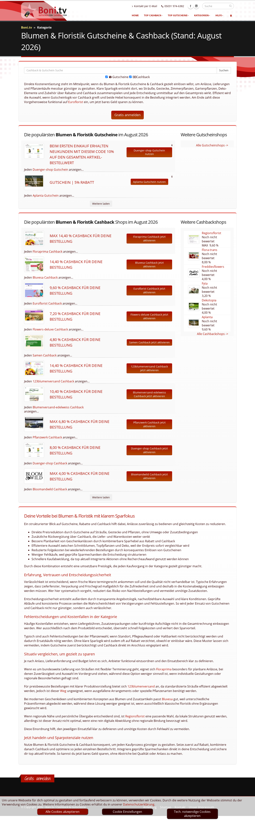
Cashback (143, 77)
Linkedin (196, 6)
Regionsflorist (211, 233)
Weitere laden (101, 203)
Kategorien (201, 15)
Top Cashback (152, 15)
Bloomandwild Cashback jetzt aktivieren (149, 476)
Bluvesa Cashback (45, 277)
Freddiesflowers (213, 267)
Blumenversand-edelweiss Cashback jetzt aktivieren (149, 394)
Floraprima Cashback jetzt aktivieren (149, 238)
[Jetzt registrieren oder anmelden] (231, 15)
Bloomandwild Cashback (50, 489)
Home (135, 15)
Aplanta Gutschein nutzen (149, 182)
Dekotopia (209, 300)
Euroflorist (75, 102)
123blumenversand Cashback (53, 381)
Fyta (205, 283)
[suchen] (230, 6)
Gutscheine (120, 77)
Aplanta (207, 317)
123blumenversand (141, 686)
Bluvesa (167, 699)
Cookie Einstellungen (127, 812)
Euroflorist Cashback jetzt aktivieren (149, 290)
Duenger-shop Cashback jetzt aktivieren (149, 450)
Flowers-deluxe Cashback (50, 329)
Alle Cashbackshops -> (212, 334)
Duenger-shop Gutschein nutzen (149, 152)
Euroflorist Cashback (47, 303)
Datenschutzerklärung (138, 804)
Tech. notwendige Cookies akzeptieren (192, 814)
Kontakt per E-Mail (145, 6)
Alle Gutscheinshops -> (212, 145)
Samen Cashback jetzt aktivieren (149, 342)
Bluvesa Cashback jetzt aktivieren (149, 264)
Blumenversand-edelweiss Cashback (58, 407)
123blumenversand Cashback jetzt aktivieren (149, 368)
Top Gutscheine (177, 15)
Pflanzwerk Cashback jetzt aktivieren (149, 424)
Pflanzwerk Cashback (47, 437)
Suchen (223, 70)
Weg (63, 691)
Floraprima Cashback (47, 251)
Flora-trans (209, 250)
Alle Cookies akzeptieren (63, 812)
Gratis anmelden (127, 115)
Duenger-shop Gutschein (50, 169)
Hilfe (218, 15)
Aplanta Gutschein (46, 195)
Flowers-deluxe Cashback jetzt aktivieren (149, 316)
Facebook (190, 6)
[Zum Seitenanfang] (248, 816)
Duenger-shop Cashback (50, 463)
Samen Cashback (45, 355)
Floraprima (164, 669)
